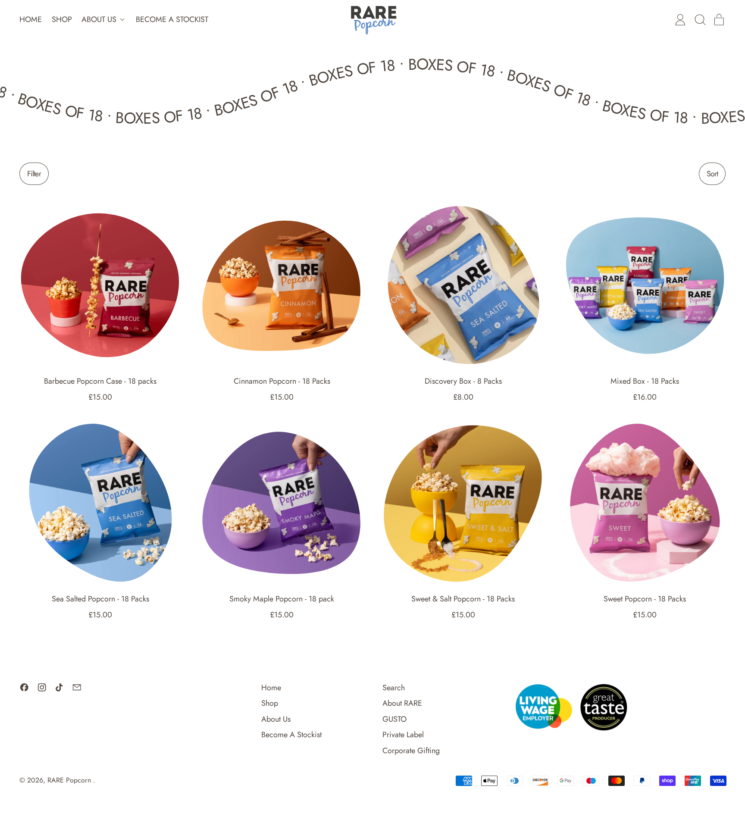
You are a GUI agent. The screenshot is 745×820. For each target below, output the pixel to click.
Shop (62, 19)
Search (393, 687)
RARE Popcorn (70, 780)
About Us (276, 719)
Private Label (403, 734)
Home (30, 19)
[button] (700, 20)
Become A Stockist (172, 19)
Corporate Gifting (411, 750)
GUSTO (394, 719)
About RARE (402, 703)
